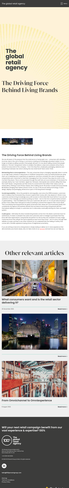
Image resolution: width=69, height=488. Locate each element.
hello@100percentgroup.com (11, 473)
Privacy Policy (6, 482)
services (42, 229)
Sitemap (4, 478)
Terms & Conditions (8, 480)
